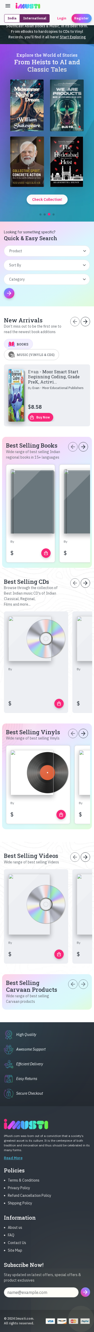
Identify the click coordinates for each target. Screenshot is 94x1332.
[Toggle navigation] (8, 6)
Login (61, 18)
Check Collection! (47, 199)
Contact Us (17, 1242)
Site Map (15, 1250)
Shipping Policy (20, 1203)
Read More (13, 1158)
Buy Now (40, 417)
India (12, 18)
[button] (40, 214)
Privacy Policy (19, 1188)
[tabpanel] (47, 395)
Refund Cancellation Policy (29, 1195)
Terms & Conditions (23, 1180)
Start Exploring (73, 37)
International (34, 18)
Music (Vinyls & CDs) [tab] (36, 355)
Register (81, 18)
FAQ (11, 1235)
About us (15, 1227)
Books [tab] (22, 344)
